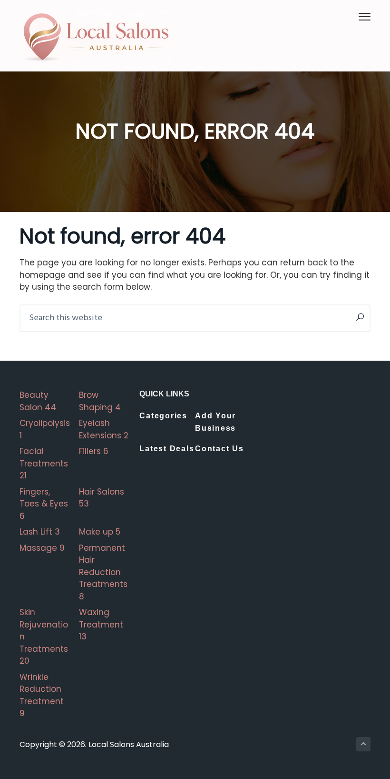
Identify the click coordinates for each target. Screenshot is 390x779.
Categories (163, 416)
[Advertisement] (315, 437)
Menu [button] (353, 16)
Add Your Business (215, 422)
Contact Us (219, 449)
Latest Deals (166, 449)
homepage (43, 275)
